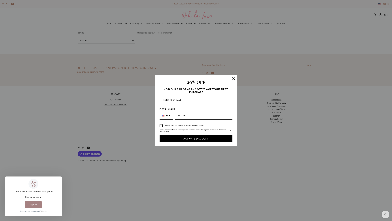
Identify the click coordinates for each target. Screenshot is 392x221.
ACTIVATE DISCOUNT (196, 138)
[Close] (233, 78)
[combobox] (166, 116)
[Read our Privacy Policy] (230, 130)
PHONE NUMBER (167, 108)
